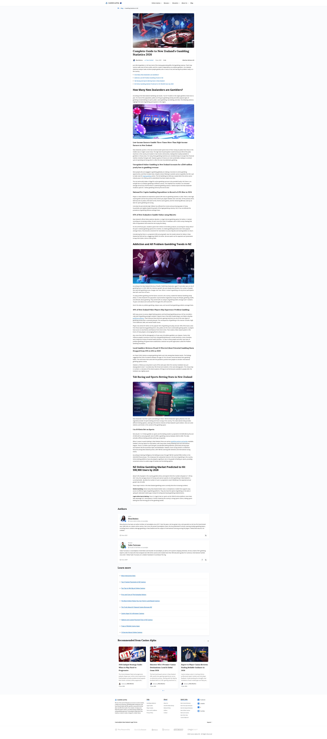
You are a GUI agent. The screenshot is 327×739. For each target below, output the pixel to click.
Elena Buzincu (139, 60)
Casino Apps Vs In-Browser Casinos (132, 613)
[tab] (164, 690)
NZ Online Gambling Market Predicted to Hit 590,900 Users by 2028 (153, 84)
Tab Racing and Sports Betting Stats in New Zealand (149, 81)
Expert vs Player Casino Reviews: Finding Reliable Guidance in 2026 (194, 668)
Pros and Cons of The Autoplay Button (133, 595)
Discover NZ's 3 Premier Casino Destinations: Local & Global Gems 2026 (163, 668)
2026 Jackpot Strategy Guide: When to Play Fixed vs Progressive (130, 668)
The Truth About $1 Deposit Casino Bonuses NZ (136, 607)
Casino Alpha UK (184, 717)
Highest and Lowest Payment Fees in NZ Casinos (137, 620)
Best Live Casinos (185, 712)
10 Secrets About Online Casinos (131, 632)
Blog (191, 3)
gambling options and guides (179, 441)
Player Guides (150, 708)
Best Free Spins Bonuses (186, 705)
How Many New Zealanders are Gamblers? (146, 75)
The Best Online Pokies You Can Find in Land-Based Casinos (140, 601)
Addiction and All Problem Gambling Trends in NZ (148, 78)
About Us (166, 703)
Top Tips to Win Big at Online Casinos (133, 588)
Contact (165, 712)
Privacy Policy (150, 712)
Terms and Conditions (152, 710)
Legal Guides (150, 705)
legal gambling (147, 176)
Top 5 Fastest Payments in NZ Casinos (133, 582)
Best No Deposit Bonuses (187, 708)
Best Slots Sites (184, 715)
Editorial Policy (167, 708)
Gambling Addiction (151, 703)
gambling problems (138, 318)
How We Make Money (169, 705)
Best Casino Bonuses (186, 703)
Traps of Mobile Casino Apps (130, 626)
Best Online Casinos (185, 710)
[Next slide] (208, 641)
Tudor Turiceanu (134, 545)
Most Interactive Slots (128, 576)
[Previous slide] (204, 641)
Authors (165, 710)
